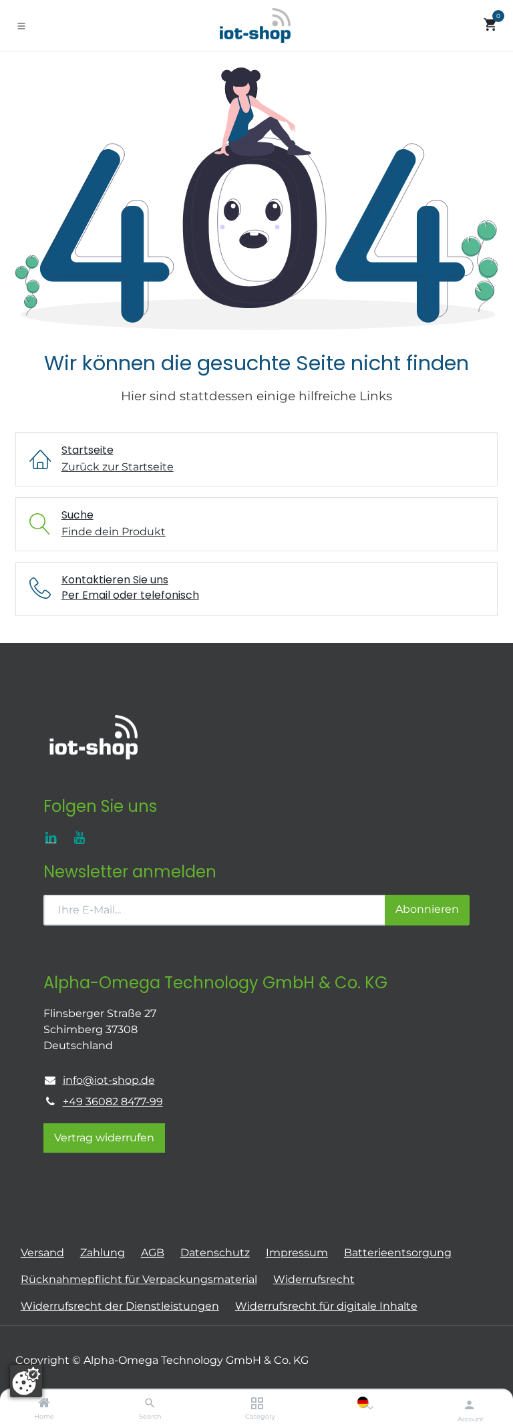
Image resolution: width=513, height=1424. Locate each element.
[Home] (44, 1403)
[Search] (150, 1403)
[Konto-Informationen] (469, 1405)
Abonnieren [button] (427, 909)
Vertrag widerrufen (104, 1137)
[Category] (256, 1403)
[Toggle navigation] (21, 25)
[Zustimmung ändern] (26, 1381)
